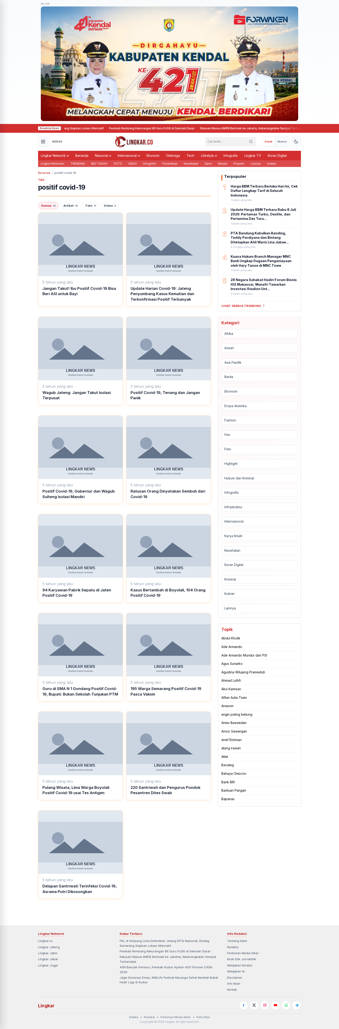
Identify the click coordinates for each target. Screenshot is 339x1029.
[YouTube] (275, 1005)
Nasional (101, 155)
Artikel (70, 205)
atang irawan (231, 748)
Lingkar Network (53, 155)
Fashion (230, 420)
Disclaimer (234, 977)
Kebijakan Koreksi (239, 965)
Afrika (228, 333)
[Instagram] (264, 1005)
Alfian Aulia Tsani (234, 697)
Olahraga (173, 155)
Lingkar (46, 1005)
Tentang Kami (237, 941)
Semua (48, 205)
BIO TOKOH (99, 163)
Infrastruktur (233, 507)
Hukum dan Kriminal (239, 478)
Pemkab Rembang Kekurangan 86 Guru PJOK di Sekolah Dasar (134, 128)
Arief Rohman (231, 739)
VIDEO (132, 163)
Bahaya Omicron (233, 773)
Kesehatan (191, 163)
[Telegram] (296, 1005)
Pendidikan (170, 163)
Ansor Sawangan (234, 731)
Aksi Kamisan (231, 689)
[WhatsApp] (286, 1005)
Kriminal (230, 579)
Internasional (127, 155)
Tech (190, 155)
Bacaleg (227, 765)
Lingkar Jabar (48, 959)
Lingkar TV (252, 155)
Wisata (222, 163)
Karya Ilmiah (233, 536)
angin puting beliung (236, 714)
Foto (91, 205)
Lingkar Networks (52, 163)
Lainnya (255, 163)
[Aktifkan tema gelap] (296, 141)
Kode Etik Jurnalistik (241, 959)
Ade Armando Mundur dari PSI (244, 655)
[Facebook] (243, 1005)
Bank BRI (228, 782)
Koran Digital (277, 155)
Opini (208, 163)
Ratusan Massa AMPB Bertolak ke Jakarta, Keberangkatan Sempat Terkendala (235, 128)
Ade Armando (231, 647)
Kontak (232, 989)
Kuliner (229, 594)
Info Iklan (233, 983)
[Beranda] (133, 141)
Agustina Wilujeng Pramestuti (243, 672)
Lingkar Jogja (48, 965)
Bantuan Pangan (233, 790)
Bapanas (228, 799)
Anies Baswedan (234, 723)
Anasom (227, 706)
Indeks (271, 163)
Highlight (231, 464)
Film (227, 435)
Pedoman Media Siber (243, 953)
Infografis (230, 155)
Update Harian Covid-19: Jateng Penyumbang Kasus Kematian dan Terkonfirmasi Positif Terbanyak (162, 294)
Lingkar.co (45, 941)
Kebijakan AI (236, 971)
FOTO (118, 163)
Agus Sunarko (232, 664)
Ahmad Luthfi (231, 680)
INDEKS (57, 141)
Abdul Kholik (230, 638)
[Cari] (251, 141)
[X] (254, 1005)
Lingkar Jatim (47, 953)
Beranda (81, 155)
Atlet (224, 757)
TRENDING (78, 163)
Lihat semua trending (241, 305)
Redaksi (232, 947)
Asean (229, 348)
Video (110, 205)
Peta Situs (203, 1017)
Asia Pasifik (232, 362)
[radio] (268, 141)
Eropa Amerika (235, 406)
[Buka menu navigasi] (43, 141)
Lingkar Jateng (49, 947)
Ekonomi (152, 155)
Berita (228, 377)
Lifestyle (207, 155)
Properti (238, 163)
